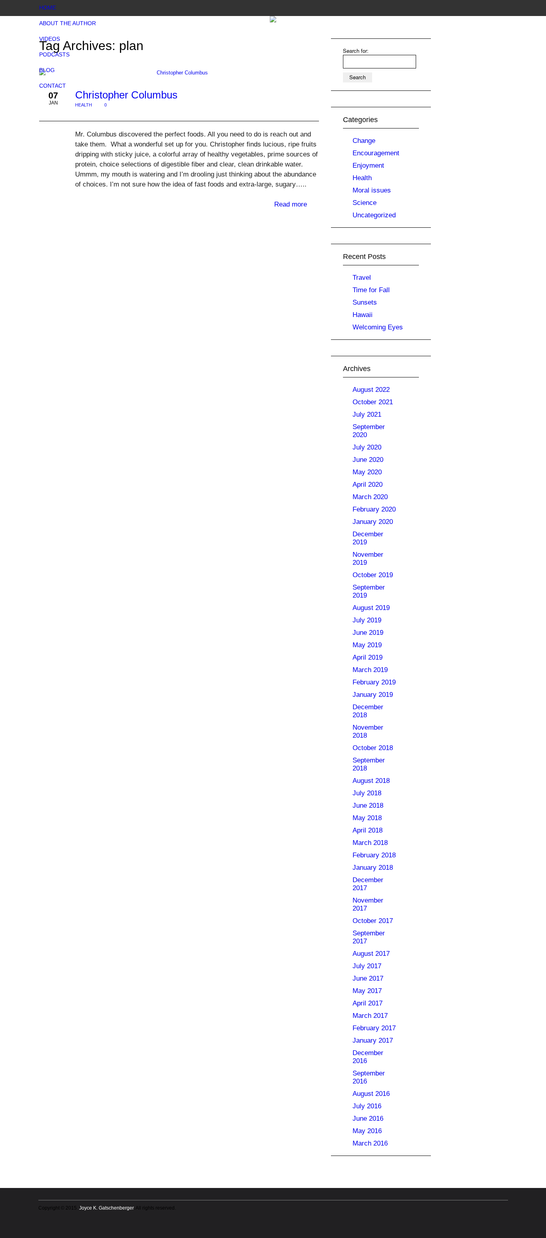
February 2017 (374, 1028)
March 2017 (370, 1015)
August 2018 (371, 781)
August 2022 (371, 389)
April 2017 (368, 1003)
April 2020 (368, 484)
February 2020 (374, 509)
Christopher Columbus (126, 95)
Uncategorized (374, 215)
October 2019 (373, 575)
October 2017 (373, 921)
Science (365, 203)
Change (364, 140)
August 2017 (371, 953)
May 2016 (367, 1131)
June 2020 (368, 459)
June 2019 (368, 632)
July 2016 (367, 1106)
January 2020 (373, 522)
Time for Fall (371, 290)
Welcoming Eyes (378, 327)
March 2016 (370, 1143)
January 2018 (373, 867)
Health (83, 104)
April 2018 (368, 830)
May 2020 (367, 472)
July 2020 (367, 447)
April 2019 (368, 657)
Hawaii (363, 315)
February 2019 (374, 682)
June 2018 (368, 805)
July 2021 (367, 414)
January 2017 (373, 1040)
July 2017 (367, 966)
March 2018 (370, 843)
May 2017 (367, 991)
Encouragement (376, 153)
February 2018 (374, 855)
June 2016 (368, 1118)
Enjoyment (368, 165)
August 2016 (371, 1094)
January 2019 (373, 694)
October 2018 (373, 748)
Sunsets (365, 302)
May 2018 (367, 818)
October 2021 (373, 402)
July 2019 (367, 620)
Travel (362, 277)
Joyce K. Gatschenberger (106, 1208)
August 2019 (371, 608)
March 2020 (370, 497)
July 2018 (367, 793)
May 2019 (367, 645)
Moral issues (372, 190)
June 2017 (368, 978)
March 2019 (370, 670)
